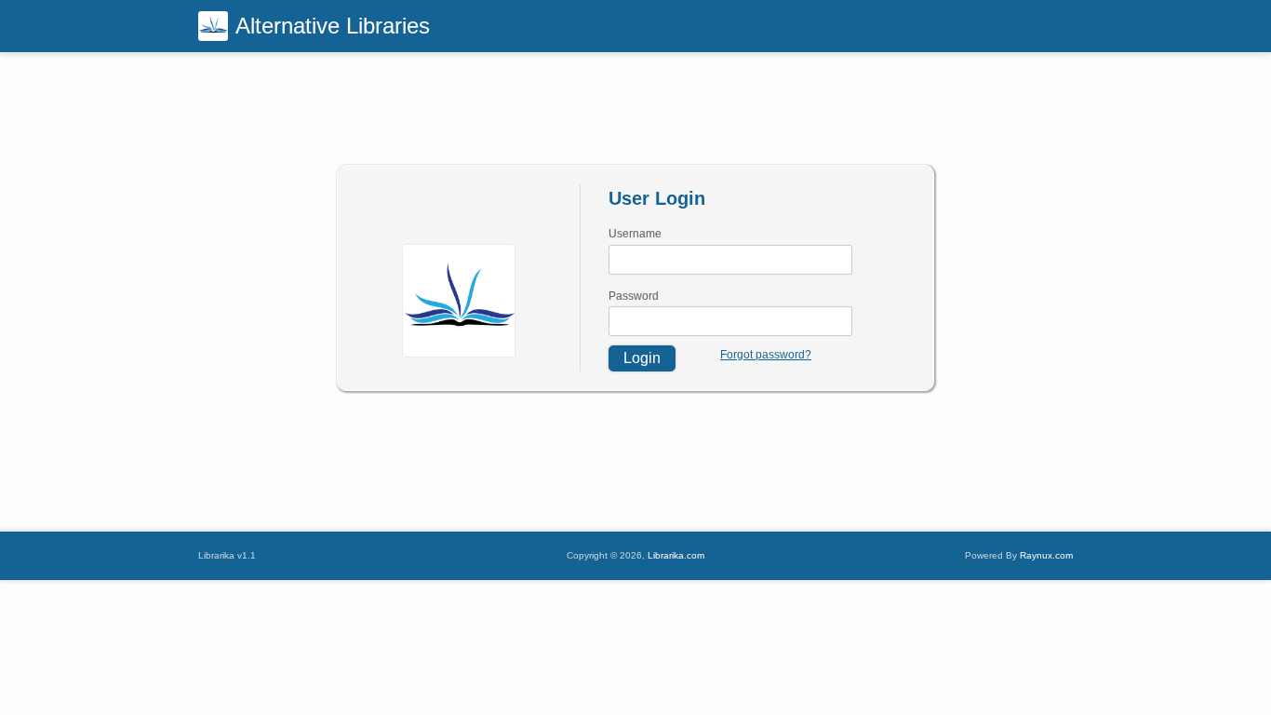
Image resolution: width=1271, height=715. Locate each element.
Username (635, 233)
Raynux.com (1046, 555)
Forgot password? (765, 354)
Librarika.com (676, 555)
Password (634, 296)
